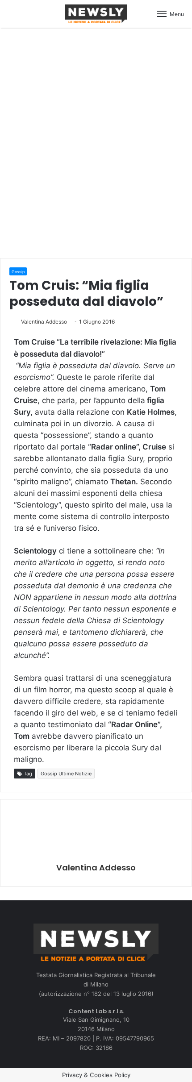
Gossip (18, 271)
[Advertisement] (96, 141)
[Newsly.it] (96, 13)
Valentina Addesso (44, 321)
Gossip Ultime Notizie (66, 773)
